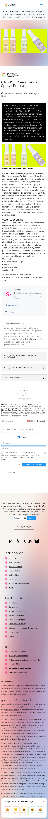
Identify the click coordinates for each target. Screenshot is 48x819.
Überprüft (25, 437)
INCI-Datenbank (27, 722)
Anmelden (42, 421)
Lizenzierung (13, 632)
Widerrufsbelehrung (16, 615)
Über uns (12, 558)
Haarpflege (38, 707)
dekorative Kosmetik (12, 710)
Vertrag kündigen (24, 526)
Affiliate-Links (14, 575)
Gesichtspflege (27, 707)
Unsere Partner (14, 571)
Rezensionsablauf (15, 567)
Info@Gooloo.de (32, 339)
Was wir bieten (14, 562)
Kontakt (12, 636)
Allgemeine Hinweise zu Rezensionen (23, 628)
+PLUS (26, 768)
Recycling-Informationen (18, 656)
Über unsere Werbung (17, 624)
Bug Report (12, 410)
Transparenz (13, 579)
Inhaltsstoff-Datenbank (17, 652)
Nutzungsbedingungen (26, 404)
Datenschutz (13, 607)
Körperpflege (17, 707)
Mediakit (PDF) (14, 664)
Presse (12, 312)
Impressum (13, 603)
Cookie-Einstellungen (17, 620)
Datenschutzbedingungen (11, 406)
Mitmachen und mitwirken (19, 583)
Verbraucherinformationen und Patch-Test (25, 660)
